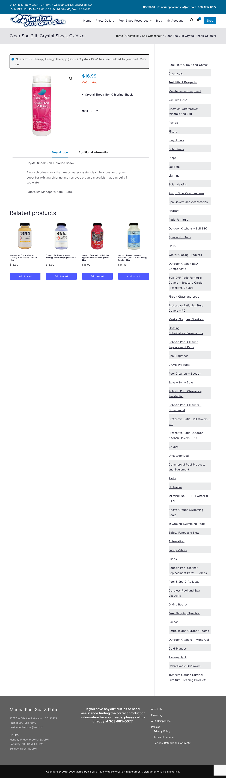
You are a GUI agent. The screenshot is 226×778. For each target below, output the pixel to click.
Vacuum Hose (178, 100)
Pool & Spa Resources (133, 20)
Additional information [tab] (94, 152)
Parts (172, 478)
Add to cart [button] (25, 276)
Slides (173, 559)
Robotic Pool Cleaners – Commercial (185, 407)
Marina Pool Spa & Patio (90, 771)
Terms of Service (164, 737)
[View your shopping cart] (197, 20)
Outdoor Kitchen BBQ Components (183, 266)
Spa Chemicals (152, 36)
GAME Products (179, 364)
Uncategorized (179, 455)
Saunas (173, 622)
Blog (159, 20)
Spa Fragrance (178, 356)
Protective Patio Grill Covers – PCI (189, 421)
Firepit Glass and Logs (184, 296)
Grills (172, 246)
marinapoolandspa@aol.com (178, 6)
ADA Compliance (161, 720)
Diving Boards (178, 604)
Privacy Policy (162, 731)
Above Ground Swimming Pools (186, 512)
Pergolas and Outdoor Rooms (189, 631)
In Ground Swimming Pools (187, 524)
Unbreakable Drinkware (185, 666)
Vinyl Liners (176, 140)
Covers (173, 447)
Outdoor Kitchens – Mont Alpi (189, 639)
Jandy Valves (178, 550)
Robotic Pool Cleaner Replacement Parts (183, 344)
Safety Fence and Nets (184, 532)
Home (87, 20)
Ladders (174, 166)
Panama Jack (178, 657)
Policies (155, 726)
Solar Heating (178, 184)
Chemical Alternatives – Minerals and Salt (185, 111)
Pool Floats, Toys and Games (188, 65)
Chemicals (132, 36)
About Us (156, 709)
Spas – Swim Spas (181, 382)
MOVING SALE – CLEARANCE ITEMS (189, 498)
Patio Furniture (178, 219)
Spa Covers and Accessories (188, 202)
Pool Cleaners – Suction (185, 373)
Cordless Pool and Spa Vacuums (184, 593)
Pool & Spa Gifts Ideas (184, 581)
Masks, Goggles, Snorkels (186, 319)
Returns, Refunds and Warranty (172, 742)
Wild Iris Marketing (168, 771)
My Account (174, 20)
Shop (209, 20)
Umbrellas (175, 487)
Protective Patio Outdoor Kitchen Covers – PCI (186, 435)
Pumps (173, 122)
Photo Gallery (105, 20)
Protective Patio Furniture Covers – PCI (186, 308)
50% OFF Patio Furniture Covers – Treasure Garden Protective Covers (186, 283)
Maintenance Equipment (185, 91)
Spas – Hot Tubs (180, 237)
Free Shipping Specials (184, 613)
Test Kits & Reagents (183, 82)
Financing (156, 715)
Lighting (174, 175)
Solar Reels (176, 149)
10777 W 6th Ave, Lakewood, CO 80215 (33, 718)
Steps (172, 158)
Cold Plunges (178, 648)
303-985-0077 (207, 6)
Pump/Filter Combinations (186, 193)
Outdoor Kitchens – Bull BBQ (188, 228)
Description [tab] (60, 152)
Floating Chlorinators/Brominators (186, 330)
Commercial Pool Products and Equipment (187, 467)
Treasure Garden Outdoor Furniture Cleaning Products (187, 677)
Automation (177, 541)
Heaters (174, 211)
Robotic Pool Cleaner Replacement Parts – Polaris (188, 570)
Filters (173, 131)
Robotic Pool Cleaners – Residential (185, 393)
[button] (150, 20)
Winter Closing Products (185, 255)
